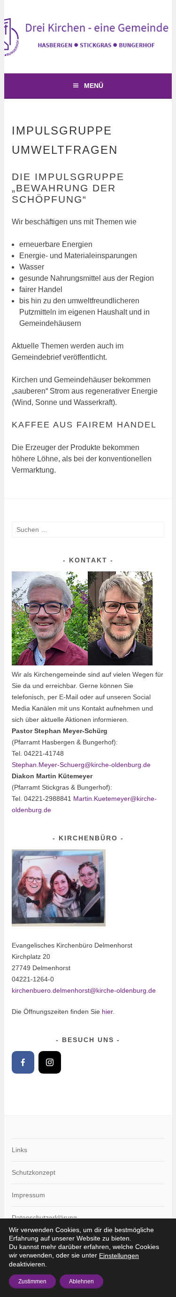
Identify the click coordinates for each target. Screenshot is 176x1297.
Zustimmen (32, 1281)
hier (107, 1011)
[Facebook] (23, 1062)
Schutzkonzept (33, 1172)
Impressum (28, 1195)
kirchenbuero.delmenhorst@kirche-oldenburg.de (84, 990)
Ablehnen (81, 1281)
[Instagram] (49, 1062)
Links (19, 1150)
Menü (93, 85)
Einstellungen (119, 1255)
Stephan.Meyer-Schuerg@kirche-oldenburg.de (81, 764)
